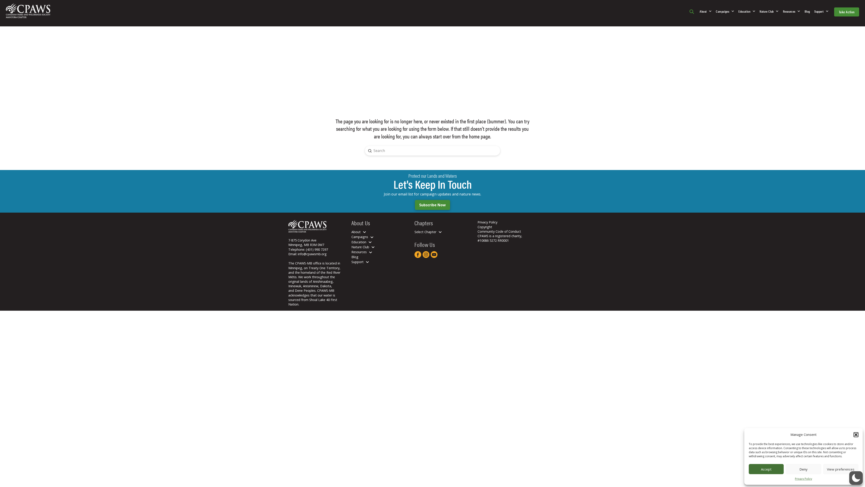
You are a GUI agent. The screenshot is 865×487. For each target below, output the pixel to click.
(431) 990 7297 (317, 249)
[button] (856, 434)
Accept (766, 469)
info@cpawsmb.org (312, 254)
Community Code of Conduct (499, 231)
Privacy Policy (803, 479)
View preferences (840, 469)
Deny (803, 469)
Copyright (485, 227)
